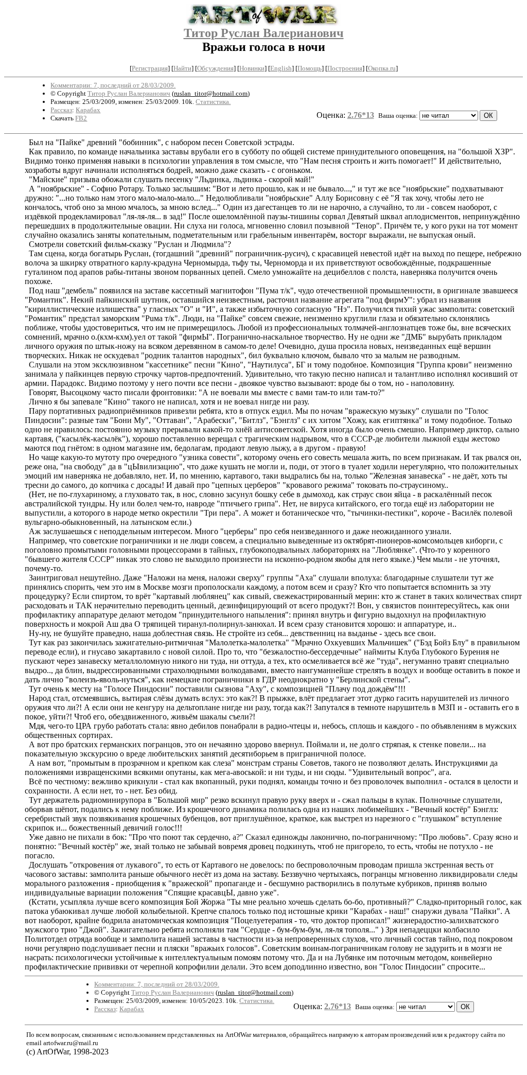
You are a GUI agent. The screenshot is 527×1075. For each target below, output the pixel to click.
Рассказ (61, 110)
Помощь (309, 68)
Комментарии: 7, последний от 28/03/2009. (112, 85)
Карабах (88, 110)
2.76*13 (360, 115)
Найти (182, 68)
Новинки (252, 68)
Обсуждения (215, 68)
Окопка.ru (382, 68)
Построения (344, 68)
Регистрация (150, 68)
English (281, 68)
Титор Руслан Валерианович (264, 33)
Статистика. (213, 101)
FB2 (81, 118)
